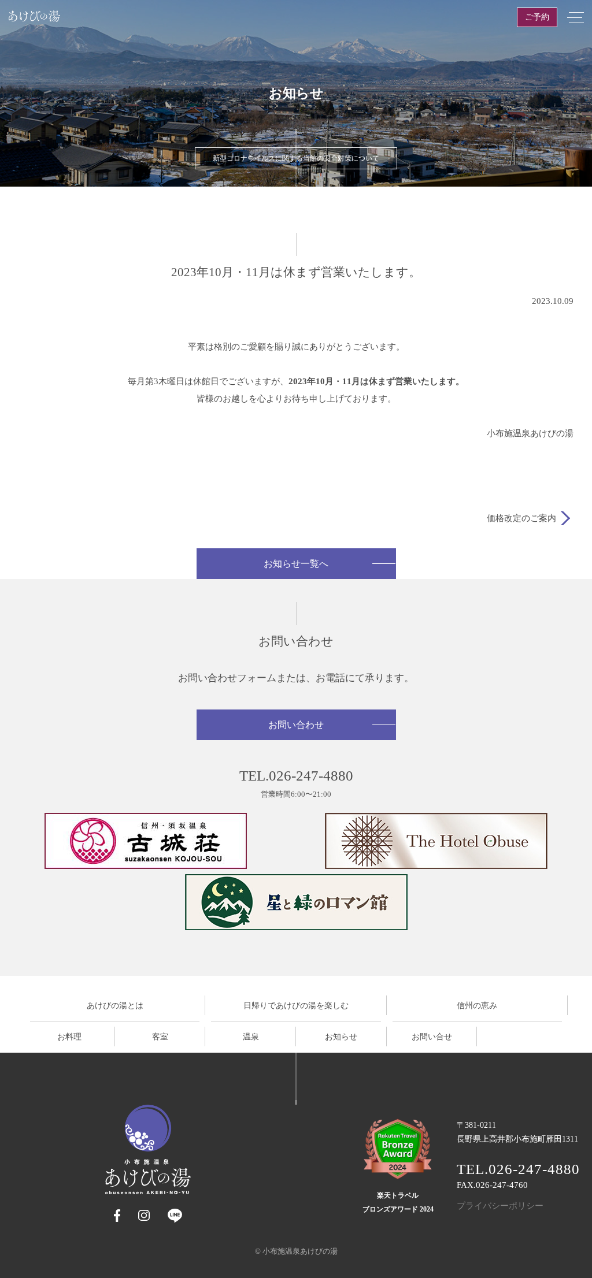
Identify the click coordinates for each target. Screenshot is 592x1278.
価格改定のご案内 (521, 518)
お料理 (69, 1036)
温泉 (251, 1036)
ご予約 (537, 17)
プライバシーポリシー (500, 1205)
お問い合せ (432, 1036)
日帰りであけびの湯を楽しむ (296, 1005)
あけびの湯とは (115, 1005)
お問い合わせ (296, 725)
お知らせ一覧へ (296, 564)
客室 (160, 1036)
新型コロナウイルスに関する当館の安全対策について (296, 158)
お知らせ (341, 1036)
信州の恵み (477, 1005)
